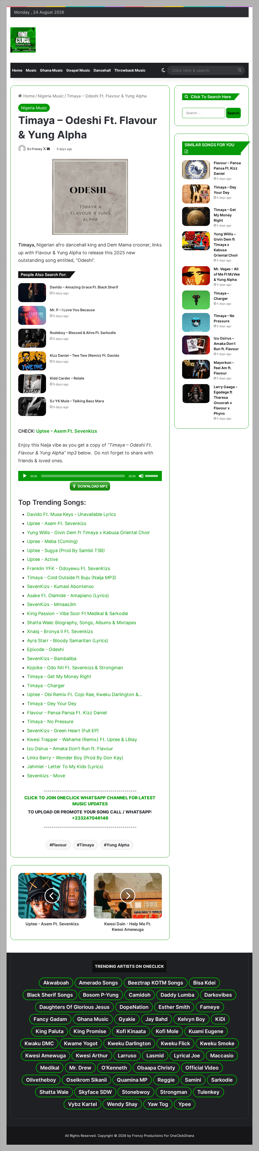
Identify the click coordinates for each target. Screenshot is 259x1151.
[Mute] (141, 475)
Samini (193, 1080)
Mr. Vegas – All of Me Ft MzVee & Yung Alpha (227, 274)
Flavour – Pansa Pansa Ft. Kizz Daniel (227, 168)
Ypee (184, 1104)
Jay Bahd (156, 1019)
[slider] (152, 475)
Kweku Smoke (217, 1043)
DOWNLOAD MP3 (92, 486)
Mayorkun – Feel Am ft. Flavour (224, 367)
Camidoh (139, 995)
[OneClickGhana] (23, 40)
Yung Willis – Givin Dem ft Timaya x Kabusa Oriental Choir (226, 244)
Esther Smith (174, 1007)
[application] (90, 476)
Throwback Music (129, 70)
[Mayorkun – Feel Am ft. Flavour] (196, 369)
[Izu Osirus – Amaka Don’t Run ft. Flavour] (196, 345)
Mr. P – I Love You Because (72, 310)
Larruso (127, 1056)
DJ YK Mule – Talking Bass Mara (77, 401)
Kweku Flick (175, 1043)
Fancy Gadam (50, 1019)
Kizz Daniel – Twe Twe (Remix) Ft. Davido (84, 355)
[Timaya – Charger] (196, 299)
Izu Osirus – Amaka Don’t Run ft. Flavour (226, 343)
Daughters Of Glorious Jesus (74, 1007)
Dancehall (102, 70)
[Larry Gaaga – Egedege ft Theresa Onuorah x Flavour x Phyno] (196, 393)
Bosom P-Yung (101, 995)
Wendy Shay (122, 1104)
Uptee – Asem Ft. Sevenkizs (66, 431)
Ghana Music (51, 70)
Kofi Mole (167, 1031)
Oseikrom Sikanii (86, 1080)
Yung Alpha (117, 844)
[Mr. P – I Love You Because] (32, 315)
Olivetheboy (41, 1080)
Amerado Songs (98, 983)
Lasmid (155, 1056)
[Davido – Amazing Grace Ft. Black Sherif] (32, 292)
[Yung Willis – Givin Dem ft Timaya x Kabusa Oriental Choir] (196, 240)
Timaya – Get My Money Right (225, 214)
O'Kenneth (114, 1068)
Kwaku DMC (39, 1043)
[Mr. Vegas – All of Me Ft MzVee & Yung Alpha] (196, 275)
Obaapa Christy (156, 1068)
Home (17, 70)
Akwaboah (56, 983)
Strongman (173, 1092)
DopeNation (134, 1007)
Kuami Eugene (206, 1031)
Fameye (210, 1007)
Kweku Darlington (129, 1043)
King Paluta (49, 1031)
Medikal (49, 1068)
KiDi (220, 1019)
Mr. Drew (80, 1068)
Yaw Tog (158, 1104)
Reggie (166, 1080)
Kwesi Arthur (92, 1056)
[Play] (24, 475)
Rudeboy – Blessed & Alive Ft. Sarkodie (83, 332)
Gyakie (127, 1019)
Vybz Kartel (82, 1104)
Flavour (59, 844)
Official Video (202, 1068)
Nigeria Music (51, 95)
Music (31, 70)
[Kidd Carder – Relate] (32, 383)
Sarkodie (222, 1080)
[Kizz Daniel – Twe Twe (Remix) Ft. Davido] (32, 360)
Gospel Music (78, 70)
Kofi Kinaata (131, 1031)
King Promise (90, 1031)
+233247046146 (90, 818)
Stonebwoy (136, 1092)
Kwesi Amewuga (45, 1056)
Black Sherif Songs (50, 995)
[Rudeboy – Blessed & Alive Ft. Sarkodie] (32, 338)
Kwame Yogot (81, 1043)
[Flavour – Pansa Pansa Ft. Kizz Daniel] (196, 169)
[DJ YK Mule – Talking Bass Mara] (32, 406)
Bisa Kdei (204, 983)
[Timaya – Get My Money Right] (196, 216)
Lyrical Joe (187, 1056)
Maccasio (221, 1056)
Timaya (86, 844)
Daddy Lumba (177, 995)
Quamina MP (132, 1080)
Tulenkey (208, 1092)
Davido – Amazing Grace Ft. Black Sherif (84, 287)
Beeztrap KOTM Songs (155, 983)
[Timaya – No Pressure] (196, 322)
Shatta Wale (54, 1092)
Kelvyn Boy (191, 1019)
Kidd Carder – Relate (67, 378)
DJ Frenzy (34, 149)
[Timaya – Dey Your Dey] (196, 193)
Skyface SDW (95, 1092)
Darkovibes (218, 995)
